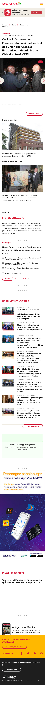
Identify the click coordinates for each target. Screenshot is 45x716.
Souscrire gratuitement (14, 647)
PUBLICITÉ (22, 21)
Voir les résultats (21, 279)
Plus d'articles (33, 426)
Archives (31, 279)
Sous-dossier (25, 25)
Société (5, 27)
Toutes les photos (34, 114)
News (14, 25)
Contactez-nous (11, 670)
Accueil (5, 25)
